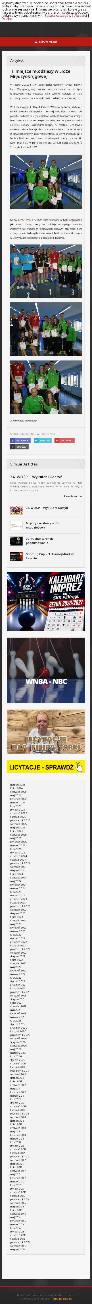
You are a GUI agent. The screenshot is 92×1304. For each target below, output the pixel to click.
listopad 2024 (18, 859)
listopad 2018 (17, 1110)
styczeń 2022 (17, 981)
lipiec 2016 (16, 1210)
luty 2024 (15, 891)
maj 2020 (16, 1049)
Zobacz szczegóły (57, 15)
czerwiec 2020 (18, 1045)
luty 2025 (16, 849)
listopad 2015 (17, 1238)
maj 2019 (15, 1088)
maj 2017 (15, 1174)
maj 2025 (15, 838)
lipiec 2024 (16, 874)
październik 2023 (20, 906)
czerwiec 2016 (18, 1213)
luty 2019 (15, 1099)
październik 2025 (20, 820)
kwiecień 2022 (18, 970)
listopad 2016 (17, 1195)
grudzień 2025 (18, 813)
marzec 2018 (17, 1138)
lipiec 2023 (16, 916)
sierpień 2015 (17, 1249)
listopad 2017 (17, 1152)
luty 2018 (15, 1142)
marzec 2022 (17, 974)
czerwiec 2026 (18, 791)
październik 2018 (19, 1113)
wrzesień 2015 (18, 1245)
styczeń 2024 (17, 895)
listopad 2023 (18, 902)
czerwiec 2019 (18, 1085)
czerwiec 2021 (18, 1006)
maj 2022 (15, 967)
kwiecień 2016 (18, 1220)
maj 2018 (15, 1131)
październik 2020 (20, 1034)
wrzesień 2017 (18, 1160)
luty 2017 (15, 1185)
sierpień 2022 (17, 956)
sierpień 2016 (17, 1206)
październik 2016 (19, 1199)
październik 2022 (20, 949)
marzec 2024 (17, 888)
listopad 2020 (18, 1031)
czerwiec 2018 (18, 1127)
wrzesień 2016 (18, 1203)
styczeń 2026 (17, 809)
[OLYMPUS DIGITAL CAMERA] (48, 156)
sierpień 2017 (17, 1163)
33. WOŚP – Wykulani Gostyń (47, 508)
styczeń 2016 (17, 1231)
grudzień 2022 (18, 942)
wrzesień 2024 (18, 866)
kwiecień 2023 (18, 927)
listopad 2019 (17, 1067)
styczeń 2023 (17, 938)
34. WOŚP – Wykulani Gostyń (36, 477)
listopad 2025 (18, 816)
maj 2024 (15, 881)
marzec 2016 (17, 1224)
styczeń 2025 (17, 852)
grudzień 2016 (18, 1192)
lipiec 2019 (16, 1081)
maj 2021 (15, 1009)
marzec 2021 (17, 1017)
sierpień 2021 (17, 999)
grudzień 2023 (18, 899)
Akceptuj (80, 15)
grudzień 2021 (18, 984)
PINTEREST (64, 441)
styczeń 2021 (17, 1024)
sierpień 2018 (17, 1120)
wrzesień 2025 (18, 824)
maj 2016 (15, 1217)
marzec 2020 (18, 1052)
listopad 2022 (18, 945)
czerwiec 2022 (18, 963)
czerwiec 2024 (18, 877)
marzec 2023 (17, 931)
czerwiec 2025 (18, 834)
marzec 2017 (17, 1181)
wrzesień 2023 (18, 909)
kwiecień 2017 (18, 1178)
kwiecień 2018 (18, 1135)
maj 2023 (15, 924)
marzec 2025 (17, 845)
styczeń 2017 (17, 1188)
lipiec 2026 (16, 788)
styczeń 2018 (17, 1145)
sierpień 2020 (18, 1042)
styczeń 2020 (17, 1060)
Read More (73, 496)
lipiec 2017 (16, 1167)
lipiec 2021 (16, 1002)
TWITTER (42, 441)
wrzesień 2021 (18, 995)
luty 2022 (15, 977)
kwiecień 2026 (18, 799)
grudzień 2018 (18, 1106)
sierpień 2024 (17, 870)
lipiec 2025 (16, 831)
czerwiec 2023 (18, 920)
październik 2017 (19, 1156)
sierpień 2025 (17, 827)
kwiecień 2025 (18, 841)
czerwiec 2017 (18, 1170)
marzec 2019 (17, 1095)
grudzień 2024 (18, 856)
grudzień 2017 (18, 1149)
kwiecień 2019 (18, 1092)
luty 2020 (16, 1056)
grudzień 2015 (18, 1235)
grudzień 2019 (18, 1063)
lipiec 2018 (16, 1124)
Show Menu (48, 41)
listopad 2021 (17, 988)
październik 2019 (19, 1070)
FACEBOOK (20, 441)
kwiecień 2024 (18, 884)
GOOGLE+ (19, 447)
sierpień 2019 (17, 1077)
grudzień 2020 (18, 1027)
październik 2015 (20, 1242)
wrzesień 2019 (18, 1074)
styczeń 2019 (17, 1102)
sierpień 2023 (17, 913)
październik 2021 (19, 992)
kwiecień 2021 (18, 1013)
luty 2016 (15, 1228)
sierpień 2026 (17, 784)
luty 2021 (15, 1020)
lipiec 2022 (16, 959)
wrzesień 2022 (18, 952)
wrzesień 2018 (18, 1117)
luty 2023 (15, 934)
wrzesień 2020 (18, 1038)
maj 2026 (15, 795)
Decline (7, 19)
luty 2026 (15, 806)
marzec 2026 (17, 802)
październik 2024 (20, 863)
